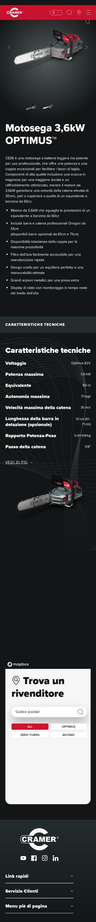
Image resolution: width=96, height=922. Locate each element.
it (54, 12)
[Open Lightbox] (88, 21)
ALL (30, 726)
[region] (48, 617)
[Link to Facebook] (34, 858)
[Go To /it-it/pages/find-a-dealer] (79, 12)
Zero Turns (29, 735)
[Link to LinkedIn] (55, 858)
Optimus (68, 726)
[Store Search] (80, 712)
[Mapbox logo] (18, 664)
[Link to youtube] (23, 858)
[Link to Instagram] (45, 858)
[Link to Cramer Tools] (14, 12)
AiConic (68, 735)
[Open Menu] (88, 12)
